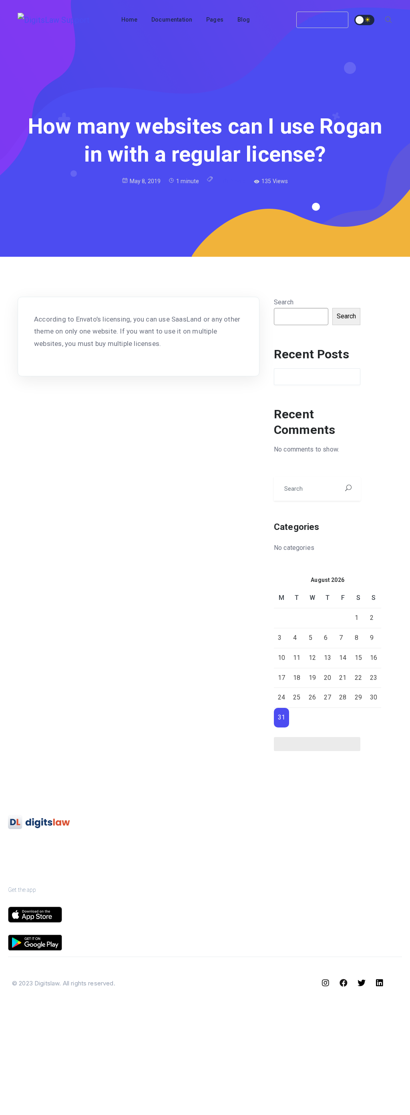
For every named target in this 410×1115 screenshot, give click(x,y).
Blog (275, 841)
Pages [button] (214, 19)
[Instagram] (326, 983)
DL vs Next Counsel (356, 939)
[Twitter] (362, 983)
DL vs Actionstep (352, 881)
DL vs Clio (342, 841)
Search (283, 302)
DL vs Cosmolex (351, 900)
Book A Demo (221, 861)
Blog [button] (243, 19)
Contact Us (323, 19)
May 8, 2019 (145, 181)
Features (143, 861)
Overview (144, 841)
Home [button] (129, 19)
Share (238, 181)
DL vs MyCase (349, 919)
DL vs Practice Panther (360, 861)
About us (214, 841)
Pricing (140, 881)
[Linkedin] (380, 983)
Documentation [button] (171, 19)
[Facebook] (344, 983)
